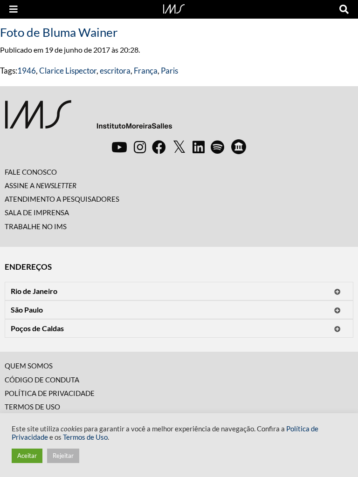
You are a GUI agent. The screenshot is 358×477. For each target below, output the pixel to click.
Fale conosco (31, 172)
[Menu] (13, 9)
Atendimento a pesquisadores (62, 199)
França (146, 70)
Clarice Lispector (67, 70)
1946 (26, 70)
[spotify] (217, 146)
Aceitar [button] (27, 455)
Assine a (40, 185)
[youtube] (119, 146)
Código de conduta (42, 379)
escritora (115, 70)
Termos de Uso (32, 406)
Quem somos (29, 365)
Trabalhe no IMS (36, 226)
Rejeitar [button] (63, 455)
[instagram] (140, 146)
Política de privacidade (50, 393)
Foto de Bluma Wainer (58, 32)
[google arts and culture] (239, 147)
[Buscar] (344, 9)
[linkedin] (199, 146)
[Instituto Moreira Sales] (88, 118)
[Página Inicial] (174, 8)
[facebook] (159, 146)
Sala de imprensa (37, 212)
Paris (169, 70)
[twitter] (179, 147)
